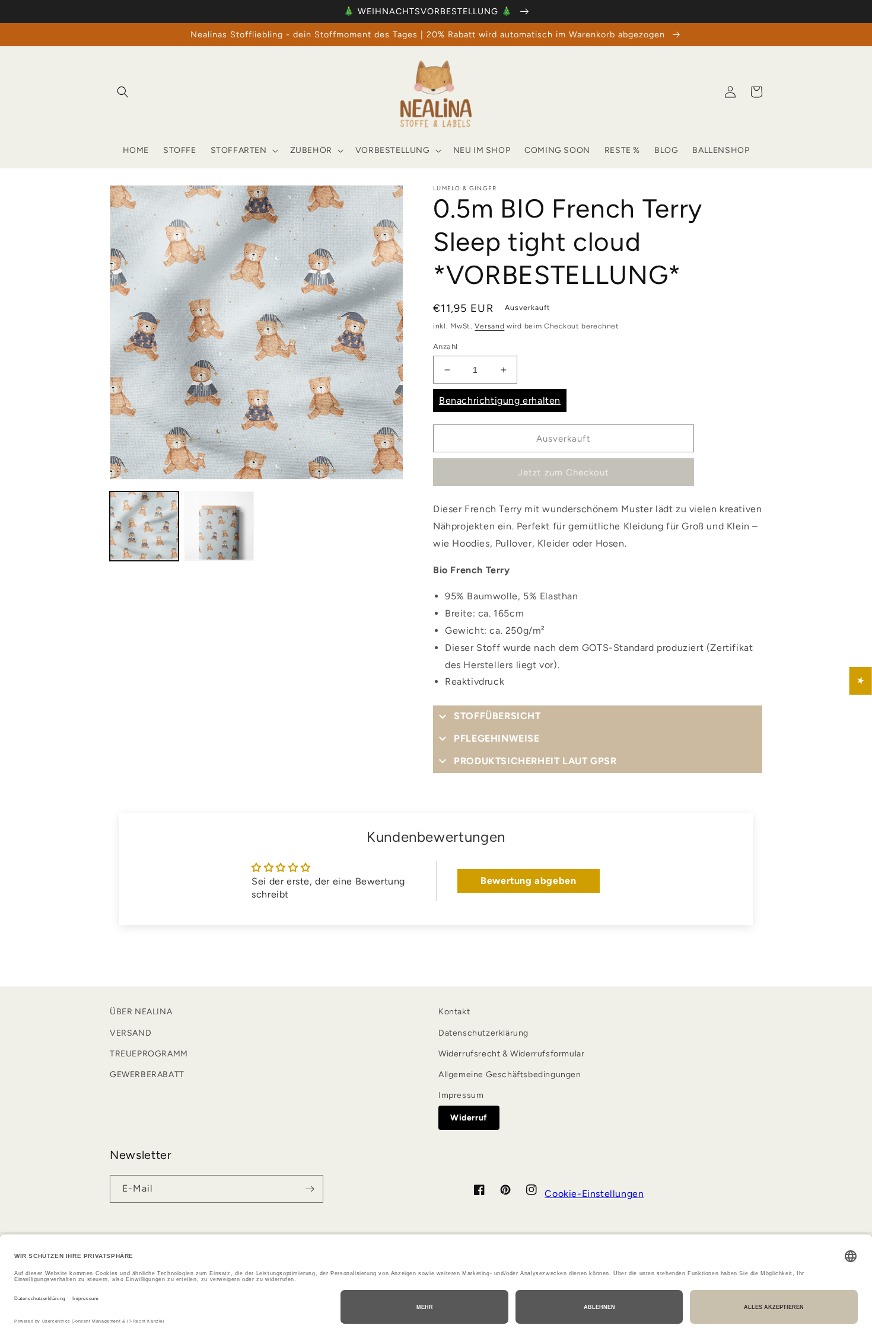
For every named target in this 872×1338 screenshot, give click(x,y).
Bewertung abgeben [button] (528, 880)
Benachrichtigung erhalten (500, 400)
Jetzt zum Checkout (563, 472)
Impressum (460, 1095)
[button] (123, 92)
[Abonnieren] (310, 1189)
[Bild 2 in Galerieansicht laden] (218, 525)
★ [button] (861, 680)
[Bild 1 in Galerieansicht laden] (144, 525)
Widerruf (469, 1118)
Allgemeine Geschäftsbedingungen (509, 1074)
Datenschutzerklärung (483, 1033)
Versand (489, 326)
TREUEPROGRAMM (149, 1054)
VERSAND (130, 1033)
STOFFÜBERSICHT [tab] (497, 715)
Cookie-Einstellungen (594, 1193)
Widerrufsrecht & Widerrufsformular (511, 1054)
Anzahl (445, 346)
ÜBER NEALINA (141, 1012)
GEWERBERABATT (147, 1074)
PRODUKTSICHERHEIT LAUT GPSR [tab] (535, 761)
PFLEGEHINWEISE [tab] (496, 738)
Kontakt (454, 1012)
